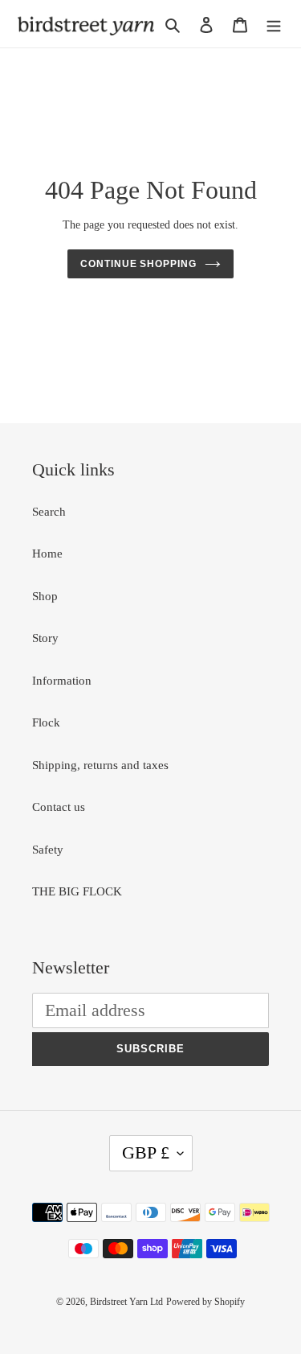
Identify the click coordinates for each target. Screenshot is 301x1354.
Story (45, 638)
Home (47, 553)
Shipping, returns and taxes (100, 765)
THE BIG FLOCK (77, 891)
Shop (45, 596)
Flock (46, 722)
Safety (47, 849)
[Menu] (274, 23)
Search (49, 511)
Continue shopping (138, 264)
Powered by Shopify (205, 1301)
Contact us (58, 806)
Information (62, 680)
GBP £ (145, 1152)
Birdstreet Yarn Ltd (126, 1301)
